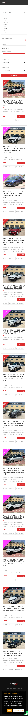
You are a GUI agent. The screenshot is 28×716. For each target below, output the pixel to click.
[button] (14, 12)
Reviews (14, 691)
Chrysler (6, 22)
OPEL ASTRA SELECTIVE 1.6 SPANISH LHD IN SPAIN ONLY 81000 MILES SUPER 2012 (13, 653)
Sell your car (7, 691)
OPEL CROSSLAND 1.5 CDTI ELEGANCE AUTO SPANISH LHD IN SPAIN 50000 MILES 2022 (13, 194)
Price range (5, 49)
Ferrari (5, 28)
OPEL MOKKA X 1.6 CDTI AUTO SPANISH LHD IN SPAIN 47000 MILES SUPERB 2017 (14, 332)
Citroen (5, 24)
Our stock (13, 689)
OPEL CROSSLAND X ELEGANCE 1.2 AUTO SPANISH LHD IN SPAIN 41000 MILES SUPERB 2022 (14, 150)
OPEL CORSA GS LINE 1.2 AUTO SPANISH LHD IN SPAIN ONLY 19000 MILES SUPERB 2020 (13, 241)
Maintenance (21, 691)
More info (21, 116)
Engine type (5, 59)
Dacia (5, 26)
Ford (5, 32)
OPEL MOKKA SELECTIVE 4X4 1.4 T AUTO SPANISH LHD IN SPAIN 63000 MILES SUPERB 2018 (13, 378)
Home (7, 689)
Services (19, 689)
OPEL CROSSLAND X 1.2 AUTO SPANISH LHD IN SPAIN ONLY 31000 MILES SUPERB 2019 (14, 287)
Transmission (5, 67)
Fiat (4, 30)
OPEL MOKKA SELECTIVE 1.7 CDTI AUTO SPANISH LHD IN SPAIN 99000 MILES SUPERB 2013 (13, 563)
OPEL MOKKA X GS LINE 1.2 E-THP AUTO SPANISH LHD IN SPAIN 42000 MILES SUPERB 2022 (13, 103)
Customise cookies (19, 710)
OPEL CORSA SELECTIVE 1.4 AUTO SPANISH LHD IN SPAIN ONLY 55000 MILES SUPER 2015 (14, 609)
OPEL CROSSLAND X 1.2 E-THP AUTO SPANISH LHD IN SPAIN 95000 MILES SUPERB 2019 (14, 517)
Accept (10, 710)
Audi (5, 20)
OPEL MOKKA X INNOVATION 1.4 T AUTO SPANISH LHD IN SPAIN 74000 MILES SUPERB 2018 (13, 424)
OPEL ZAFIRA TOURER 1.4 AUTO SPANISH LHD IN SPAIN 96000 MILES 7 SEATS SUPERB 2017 (13, 471)
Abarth (5, 18)
